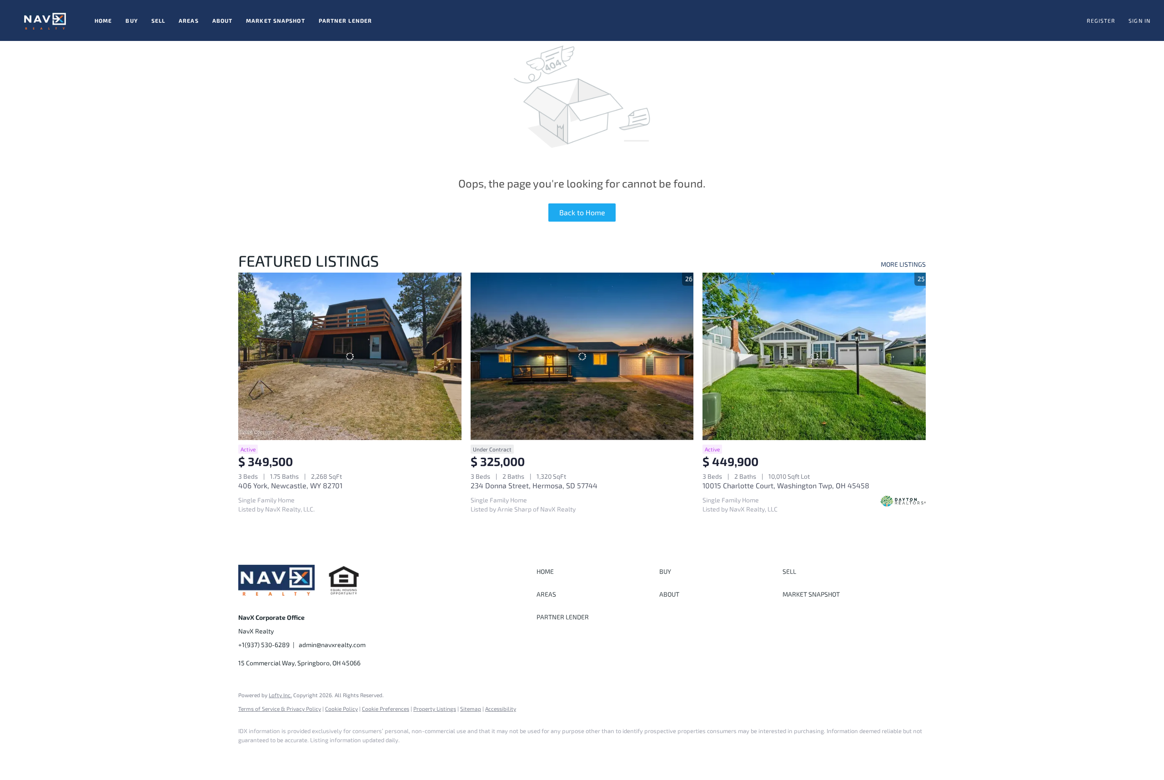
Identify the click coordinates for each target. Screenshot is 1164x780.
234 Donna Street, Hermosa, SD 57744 (534, 485)
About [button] (222, 20)
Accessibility (500, 708)
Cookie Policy (341, 708)
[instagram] (275, 755)
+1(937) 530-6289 (264, 644)
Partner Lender (345, 20)
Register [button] (1101, 20)
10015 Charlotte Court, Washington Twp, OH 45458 (785, 485)
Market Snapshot (275, 20)
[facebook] (249, 755)
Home (103, 20)
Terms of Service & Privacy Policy (279, 708)
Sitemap (470, 708)
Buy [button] (131, 20)
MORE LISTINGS (903, 264)
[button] (45, 20)
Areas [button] (189, 20)
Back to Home (582, 212)
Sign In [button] (1139, 20)
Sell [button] (158, 20)
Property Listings (434, 708)
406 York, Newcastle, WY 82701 (290, 485)
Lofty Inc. (280, 695)
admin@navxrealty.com (332, 644)
